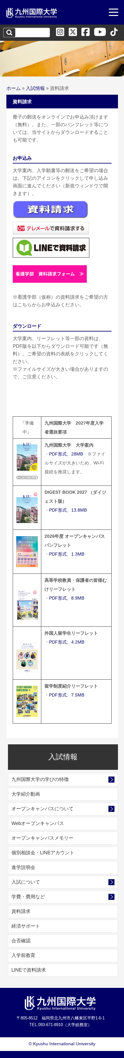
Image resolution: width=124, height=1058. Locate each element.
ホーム (13, 88)
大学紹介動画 (25, 794)
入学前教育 (23, 955)
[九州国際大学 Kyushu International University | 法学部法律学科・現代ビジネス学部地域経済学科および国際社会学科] (31, 13)
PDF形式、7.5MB (66, 694)
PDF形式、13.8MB (68, 510)
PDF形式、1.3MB (66, 554)
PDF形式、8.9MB (66, 598)
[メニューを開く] (113, 13)
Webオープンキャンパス (37, 823)
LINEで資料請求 (28, 970)
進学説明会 (23, 867)
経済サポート (25, 926)
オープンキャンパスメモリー (42, 838)
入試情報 (35, 88)
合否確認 (21, 940)
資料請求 (21, 911)
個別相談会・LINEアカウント (42, 852)
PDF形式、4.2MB (66, 642)
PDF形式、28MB (66, 453)
